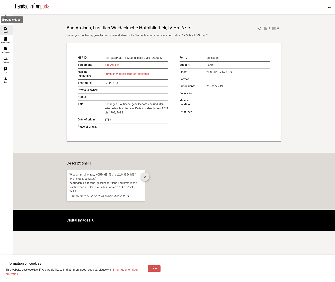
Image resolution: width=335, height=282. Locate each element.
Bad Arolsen (112, 64)
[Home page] (32, 8)
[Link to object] (259, 28)
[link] (6, 20)
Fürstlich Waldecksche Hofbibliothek (127, 74)
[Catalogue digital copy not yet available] (145, 177)
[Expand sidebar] (5, 7)
